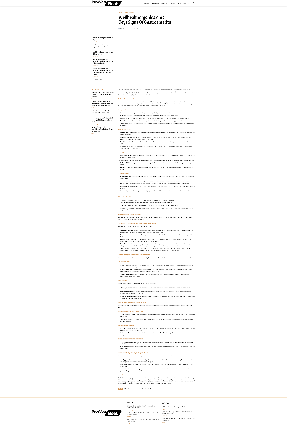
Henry (123, 80)
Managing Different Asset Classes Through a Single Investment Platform (102, 94)
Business (95, 49)
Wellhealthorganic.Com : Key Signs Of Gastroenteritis (138, 388)
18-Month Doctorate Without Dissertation (103, 53)
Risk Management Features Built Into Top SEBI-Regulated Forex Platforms (102, 120)
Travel (95, 41)
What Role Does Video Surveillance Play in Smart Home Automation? (102, 129)
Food (128, 423)
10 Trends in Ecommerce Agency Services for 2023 (101, 45)
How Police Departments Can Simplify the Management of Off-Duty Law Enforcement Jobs (102, 103)
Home (92, 133)
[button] (194, 3)
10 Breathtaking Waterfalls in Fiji (103, 38)
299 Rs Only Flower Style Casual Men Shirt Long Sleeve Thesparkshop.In (103, 61)
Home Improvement (133, 410)
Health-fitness (129, 12)
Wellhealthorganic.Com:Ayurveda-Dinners (175, 407)
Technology (94, 124)
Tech (163, 422)
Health (120, 12)
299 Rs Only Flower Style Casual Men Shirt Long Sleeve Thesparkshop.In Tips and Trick (103, 71)
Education (96, 56)
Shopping (95, 65)
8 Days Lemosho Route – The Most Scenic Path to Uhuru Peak (102, 111)
